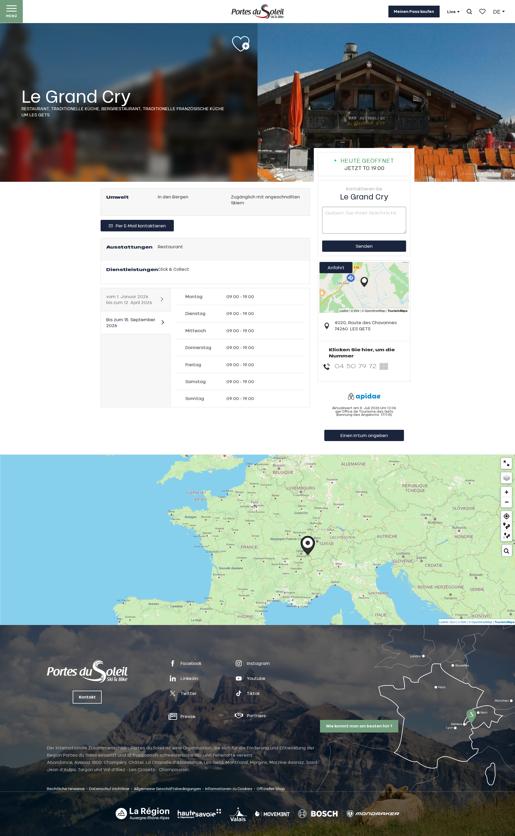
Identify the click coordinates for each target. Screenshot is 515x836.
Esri (452, 622)
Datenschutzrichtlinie (109, 788)
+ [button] (506, 492)
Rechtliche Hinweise (66, 788)
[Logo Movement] (272, 814)
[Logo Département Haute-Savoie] (199, 814)
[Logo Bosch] (318, 813)
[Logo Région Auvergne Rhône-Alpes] (142, 814)
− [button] (507, 502)
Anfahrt (336, 267)
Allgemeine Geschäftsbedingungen (167, 788)
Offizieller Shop (271, 788)
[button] (469, 11)
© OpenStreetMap (480, 622)
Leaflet (443, 622)
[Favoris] (482, 11)
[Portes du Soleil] (257, 11)
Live (451, 12)
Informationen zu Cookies (228, 788)
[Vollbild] (506, 463)
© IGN (462, 622)
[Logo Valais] (238, 814)
